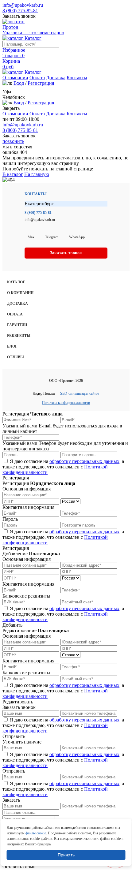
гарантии (17, 325)
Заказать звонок (19, 16)
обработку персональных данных (84, 461)
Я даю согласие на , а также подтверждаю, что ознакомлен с (63, 467)
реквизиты (18, 336)
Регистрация (41, 83)
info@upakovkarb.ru (22, 5)
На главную (36, 174)
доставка (17, 303)
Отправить (13, 736)
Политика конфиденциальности (66, 403)
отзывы (15, 357)
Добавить (12, 625)
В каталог (12, 174)
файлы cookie (35, 833)
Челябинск (13, 97)
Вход (19, 83)
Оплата (37, 77)
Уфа (6, 91)
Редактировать (17, 701)
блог (12, 346)
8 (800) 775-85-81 (20, 10)
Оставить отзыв (19, 866)
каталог (16, 282)
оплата (15, 314)
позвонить (13, 141)
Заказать (11, 800)
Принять (66, 854)
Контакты (77, 77)
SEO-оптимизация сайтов (79, 393)
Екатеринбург (39, 203)
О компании (15, 77)
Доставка (55, 77)
